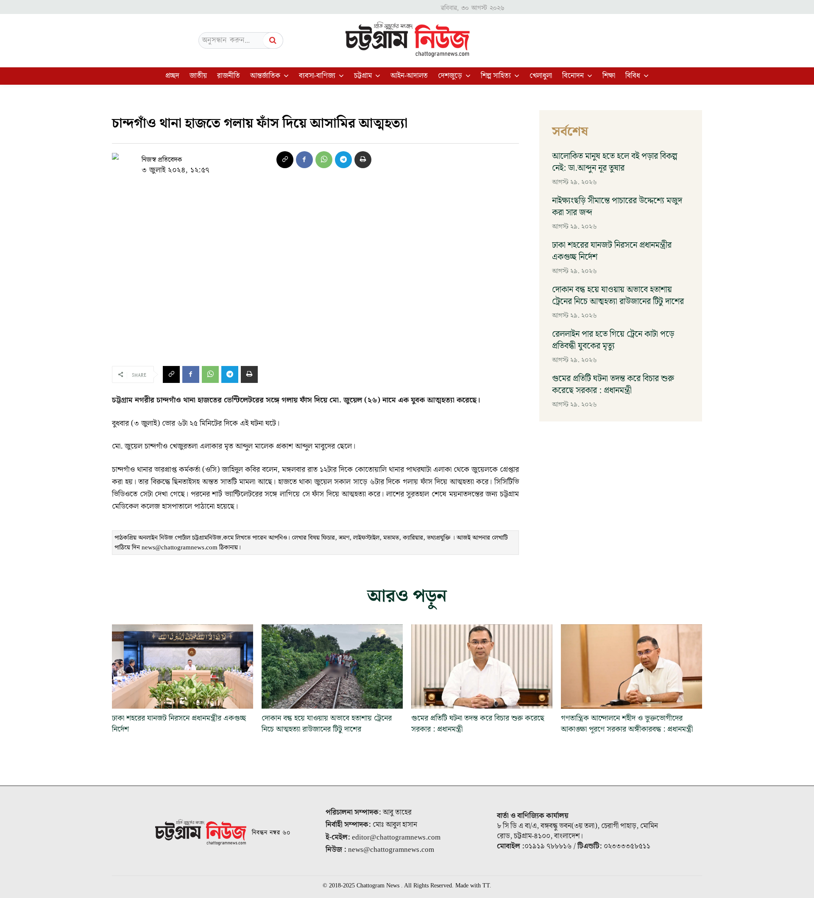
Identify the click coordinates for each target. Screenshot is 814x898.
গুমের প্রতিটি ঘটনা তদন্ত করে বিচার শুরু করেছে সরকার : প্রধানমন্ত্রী (613, 384)
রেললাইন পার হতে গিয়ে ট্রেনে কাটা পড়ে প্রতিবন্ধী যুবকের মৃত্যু (613, 340)
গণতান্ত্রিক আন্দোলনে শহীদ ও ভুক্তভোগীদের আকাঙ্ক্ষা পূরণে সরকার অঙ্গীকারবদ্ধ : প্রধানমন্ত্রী (627, 723)
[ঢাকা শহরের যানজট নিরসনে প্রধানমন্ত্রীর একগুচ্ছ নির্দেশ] (182, 666)
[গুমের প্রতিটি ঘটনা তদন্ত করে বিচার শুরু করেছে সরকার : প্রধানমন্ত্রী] (481, 666)
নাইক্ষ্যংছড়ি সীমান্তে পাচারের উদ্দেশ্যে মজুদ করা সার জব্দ (617, 206)
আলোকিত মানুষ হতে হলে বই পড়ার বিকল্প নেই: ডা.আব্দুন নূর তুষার (614, 162)
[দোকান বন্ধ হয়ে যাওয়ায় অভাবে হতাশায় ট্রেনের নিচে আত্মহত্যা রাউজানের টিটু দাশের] (332, 666)
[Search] (273, 40)
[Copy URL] (284, 159)
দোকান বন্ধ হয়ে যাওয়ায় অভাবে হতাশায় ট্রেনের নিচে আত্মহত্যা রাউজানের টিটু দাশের (618, 295)
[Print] (362, 159)
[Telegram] (343, 159)
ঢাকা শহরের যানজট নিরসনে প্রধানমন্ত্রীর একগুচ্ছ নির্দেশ (612, 251)
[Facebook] (304, 159)
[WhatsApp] (323, 159)
